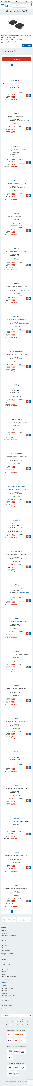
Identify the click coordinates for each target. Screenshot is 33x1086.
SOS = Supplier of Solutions (8, 930)
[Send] (30, 1015)
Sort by (18, 59)
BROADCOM (19, 359)
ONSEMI (18, 87)
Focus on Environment (7, 948)
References (5, 940)
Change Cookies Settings (8, 979)
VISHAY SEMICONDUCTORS (22, 120)
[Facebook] (4, 919)
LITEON (18, 625)
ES (22, 1024)
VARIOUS (18, 221)
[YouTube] (9, 919)
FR (27, 1024)
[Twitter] (19, 919)
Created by (22, 1081)
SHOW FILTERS (27, 46)
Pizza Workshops (6, 998)
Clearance (4, 993)
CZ (12, 1021)
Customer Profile (6, 933)
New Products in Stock (7, 988)
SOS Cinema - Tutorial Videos (9, 995)
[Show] (30, 95)
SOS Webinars (5, 1000)
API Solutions (5, 986)
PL (12, 1024)
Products (4, 957)
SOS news (4, 1003)
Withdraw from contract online (9, 976)
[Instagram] (23, 919)
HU (17, 1021)
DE (27, 1021)
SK (7, 1021)
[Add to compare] (21, 80)
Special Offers (5, 990)
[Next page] (21, 65)
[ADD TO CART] (27, 95)
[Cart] (30, 5)
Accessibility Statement (7, 1005)
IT (17, 1024)
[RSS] (28, 919)
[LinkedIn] (14, 919)
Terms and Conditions (7, 962)
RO (7, 1024)
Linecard (4, 959)
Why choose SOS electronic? (9, 935)
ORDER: (21, 93)
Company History (6, 950)
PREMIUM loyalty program (8, 971)
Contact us (4, 938)
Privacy (4, 974)
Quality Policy (5, 945)
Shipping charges (6, 964)
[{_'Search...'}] (12, 5)
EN (22, 1021)
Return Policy (5, 969)
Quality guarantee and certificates (10, 943)
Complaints (5, 967)
